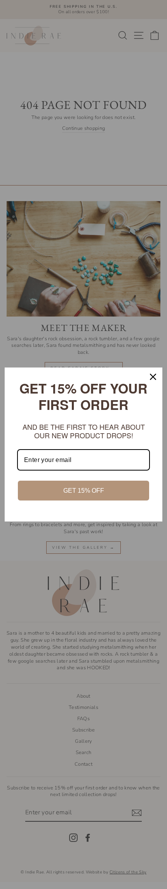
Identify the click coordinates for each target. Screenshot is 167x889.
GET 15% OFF (83, 490)
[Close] (153, 377)
